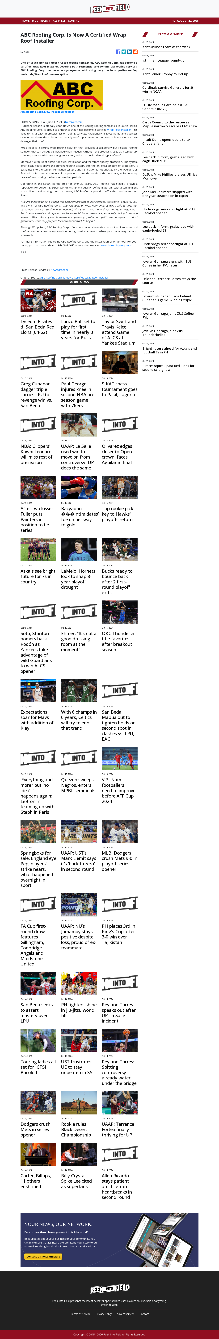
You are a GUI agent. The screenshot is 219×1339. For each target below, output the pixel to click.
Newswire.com (73, 122)
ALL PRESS (59, 21)
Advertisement (125, 1314)
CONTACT (74, 21)
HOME (25, 21)
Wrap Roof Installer (119, 129)
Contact (144, 1314)
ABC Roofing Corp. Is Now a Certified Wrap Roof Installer (74, 277)
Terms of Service (80, 1314)
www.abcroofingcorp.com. (116, 245)
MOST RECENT (41, 21)
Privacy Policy (104, 1314)
